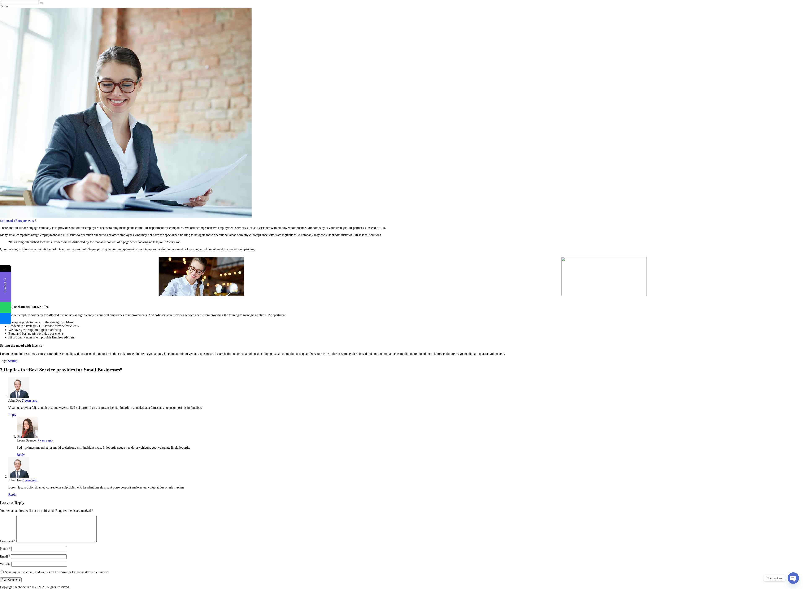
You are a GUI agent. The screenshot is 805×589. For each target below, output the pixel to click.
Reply (12, 415)
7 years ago (29, 400)
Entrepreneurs (24, 220)
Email (5, 556)
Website (5, 564)
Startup (12, 361)
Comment (8, 541)
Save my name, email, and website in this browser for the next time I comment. (57, 572)
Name (5, 548)
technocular (7, 220)
